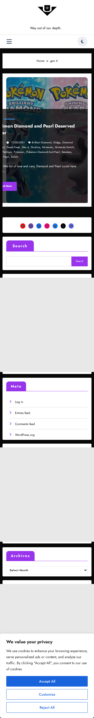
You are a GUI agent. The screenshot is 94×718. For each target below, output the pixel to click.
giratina (35, 147)
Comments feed (25, 424)
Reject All (47, 707)
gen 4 (25, 147)
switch (14, 157)
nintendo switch (64, 147)
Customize (47, 694)
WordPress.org (25, 435)
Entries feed (22, 413)
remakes (66, 152)
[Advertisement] (47, 325)
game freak (13, 147)
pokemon (19, 152)
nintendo (47, 147)
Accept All (47, 681)
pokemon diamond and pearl (43, 152)
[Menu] (9, 41)
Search (20, 246)
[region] (47, 675)
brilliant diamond (41, 142)
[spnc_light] (82, 41)
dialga (56, 142)
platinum (7, 152)
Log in (19, 402)
